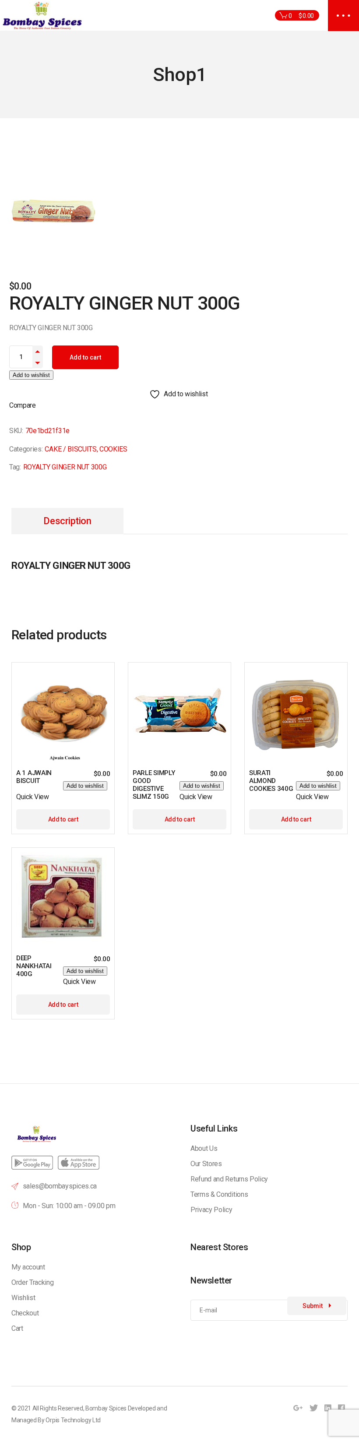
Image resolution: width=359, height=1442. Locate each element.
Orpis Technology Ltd (73, 1420)
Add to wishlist (31, 375)
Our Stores (206, 1164)
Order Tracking (32, 1282)
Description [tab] (67, 520)
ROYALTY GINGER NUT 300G (65, 467)
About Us (203, 1148)
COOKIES (113, 449)
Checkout (25, 1313)
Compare (22, 405)
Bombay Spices (106, 1408)
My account (28, 1267)
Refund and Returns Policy (229, 1179)
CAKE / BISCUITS (70, 449)
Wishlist (23, 1298)
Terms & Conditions (219, 1194)
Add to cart (85, 357)
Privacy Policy (211, 1210)
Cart (17, 1328)
